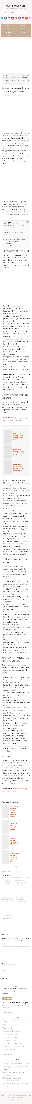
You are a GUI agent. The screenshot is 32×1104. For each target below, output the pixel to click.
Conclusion (7, 244)
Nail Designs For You (10, 1034)
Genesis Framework (16, 1100)
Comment (6, 945)
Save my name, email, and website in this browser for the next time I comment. (14, 991)
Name (4, 963)
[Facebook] (5, 18)
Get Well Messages (9, 1049)
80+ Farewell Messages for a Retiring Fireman (7, 916)
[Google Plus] (16, 18)
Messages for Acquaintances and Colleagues (14, 229)
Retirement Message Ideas (12, 1043)
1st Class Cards (16, 6)
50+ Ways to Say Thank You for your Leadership (20, 882)
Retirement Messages (10, 1037)
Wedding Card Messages (11, 1031)
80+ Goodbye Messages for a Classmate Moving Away (20, 900)
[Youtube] (23, 18)
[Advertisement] (16, 57)
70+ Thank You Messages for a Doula (7, 882)
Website (4, 978)
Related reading (14, 237)
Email (4, 971)
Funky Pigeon (7, 1028)
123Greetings (7, 1025)
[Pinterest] (12, 18)
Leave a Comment (18, 95)
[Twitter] (2, 18)
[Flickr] (30, 18)
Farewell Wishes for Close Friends (15, 225)
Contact (22, 1097)
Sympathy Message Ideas (11, 1040)
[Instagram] (19, 18)
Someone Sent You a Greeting (13, 1046)
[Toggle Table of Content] (27, 222)
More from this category (16, 246)
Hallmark (6, 1022)
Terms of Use (15, 1097)
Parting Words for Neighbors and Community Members (14, 240)
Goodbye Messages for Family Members (13, 234)
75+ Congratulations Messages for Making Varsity (7, 899)
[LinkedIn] (9, 18)
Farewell (11, 95)
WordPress (26, 1100)
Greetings (6, 1100)
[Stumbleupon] (26, 18)
